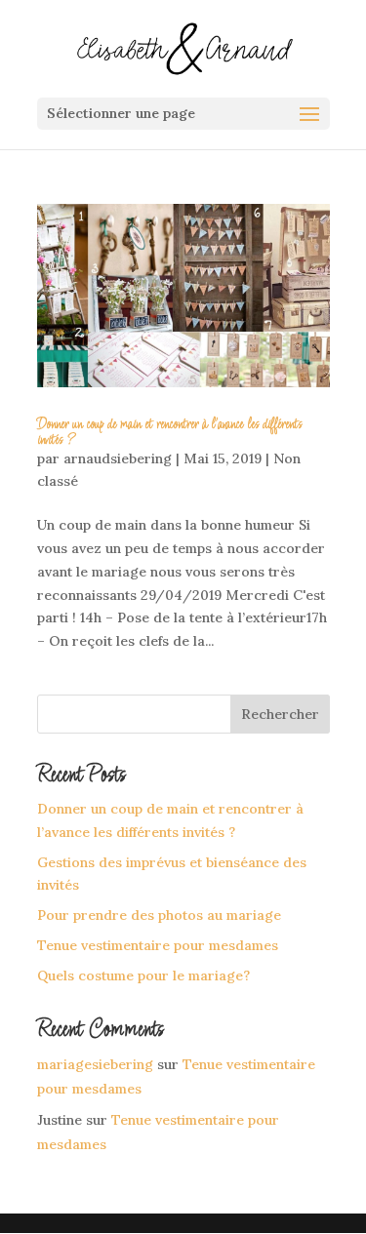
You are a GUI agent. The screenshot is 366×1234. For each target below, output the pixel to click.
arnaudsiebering (117, 458)
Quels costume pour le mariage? (143, 975)
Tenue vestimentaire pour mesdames (157, 945)
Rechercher (280, 714)
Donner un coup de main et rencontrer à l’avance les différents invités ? (169, 432)
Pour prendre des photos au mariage (159, 915)
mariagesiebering (95, 1064)
